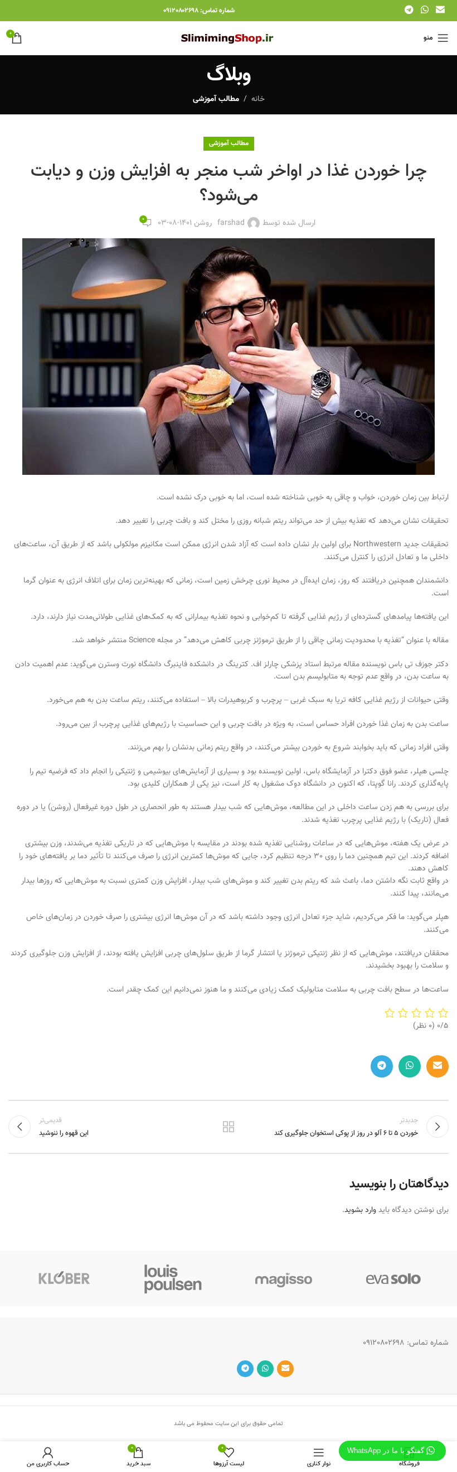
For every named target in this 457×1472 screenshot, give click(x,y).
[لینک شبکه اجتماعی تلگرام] (409, 10)
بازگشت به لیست (228, 1126)
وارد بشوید (360, 1210)
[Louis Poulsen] (174, 1278)
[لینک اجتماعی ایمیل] (440, 10)
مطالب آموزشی (216, 99)
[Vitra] (394, 1278)
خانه (258, 99)
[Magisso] (284, 1278)
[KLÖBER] (63, 1278)
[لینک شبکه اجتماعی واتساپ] (424, 10)
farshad (231, 223)
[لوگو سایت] (229, 38)
